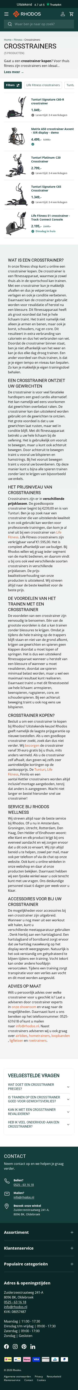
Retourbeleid (54, 1376)
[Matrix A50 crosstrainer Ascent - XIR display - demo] (16, 136)
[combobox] (39, 24)
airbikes (21, 1035)
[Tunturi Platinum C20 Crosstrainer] (16, 165)
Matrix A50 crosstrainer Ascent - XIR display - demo (52, 130)
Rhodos (17, 1370)
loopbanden (60, 1035)
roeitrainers (38, 1040)
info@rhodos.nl (27, 1026)
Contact (28, 1380)
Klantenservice (12, 1380)
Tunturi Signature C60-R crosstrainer (47, 101)
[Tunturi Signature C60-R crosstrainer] (16, 107)
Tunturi (40, 769)
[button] (71, 14)
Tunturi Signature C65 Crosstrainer (46, 188)
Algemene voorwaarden (17, 1376)
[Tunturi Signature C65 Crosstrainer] (16, 194)
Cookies (41, 1380)
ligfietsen (16, 1040)
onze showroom (24, 1007)
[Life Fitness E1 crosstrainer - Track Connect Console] (16, 224)
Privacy (39, 1376)
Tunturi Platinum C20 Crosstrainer (46, 159)
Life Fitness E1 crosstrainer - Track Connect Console (50, 217)
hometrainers (39, 1035)
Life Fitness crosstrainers (43, 85)
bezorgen (32, 745)
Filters (10, 85)
